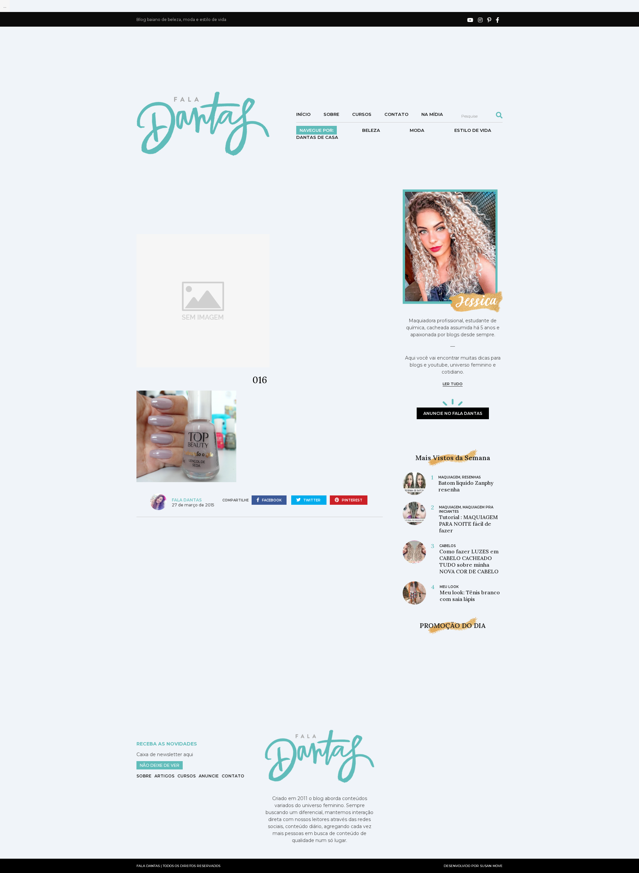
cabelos (447, 546)
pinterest (351, 500)
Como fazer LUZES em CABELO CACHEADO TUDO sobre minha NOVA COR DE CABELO (469, 561)
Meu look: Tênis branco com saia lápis (470, 595)
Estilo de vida (472, 130)
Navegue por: (316, 130)
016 (259, 380)
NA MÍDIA (432, 114)
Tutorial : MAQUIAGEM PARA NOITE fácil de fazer (468, 524)
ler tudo (453, 384)
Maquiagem (449, 477)
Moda (417, 130)
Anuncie (209, 775)
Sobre (331, 114)
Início (303, 114)
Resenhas (471, 477)
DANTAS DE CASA (317, 137)
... (4, 6)
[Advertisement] (319, 58)
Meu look (449, 587)
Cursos (361, 114)
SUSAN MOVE (491, 866)
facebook (271, 500)
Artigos (164, 775)
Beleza (371, 130)
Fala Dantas (187, 499)
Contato (396, 114)
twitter (311, 500)
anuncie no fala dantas (452, 413)
